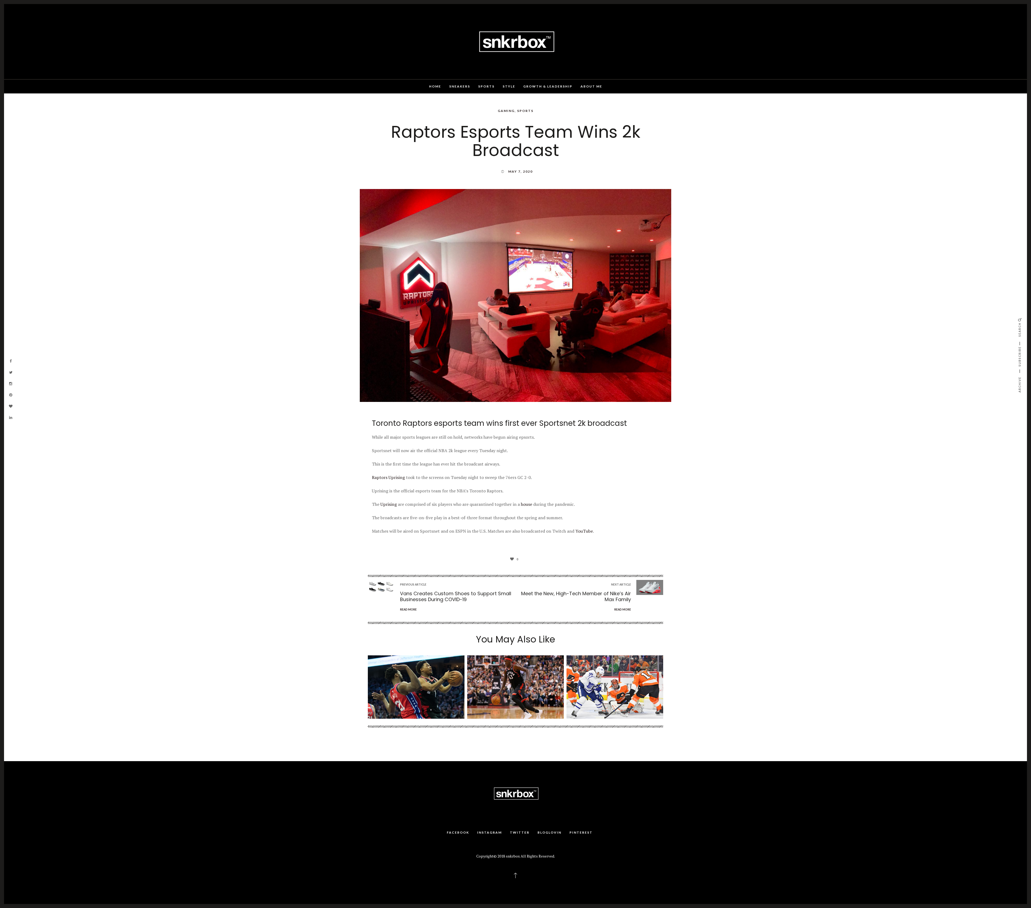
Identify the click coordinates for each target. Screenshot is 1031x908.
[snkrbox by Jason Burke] (515, 41)
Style (509, 86)
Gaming (506, 111)
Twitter (519, 832)
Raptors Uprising (388, 477)
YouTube (584, 531)
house (527, 504)
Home (435, 86)
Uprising (388, 504)
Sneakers (459, 86)
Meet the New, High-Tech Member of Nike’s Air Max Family (576, 596)
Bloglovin (549, 832)
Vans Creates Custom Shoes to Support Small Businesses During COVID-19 (455, 596)
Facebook (458, 832)
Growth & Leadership (547, 86)
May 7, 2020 (520, 171)
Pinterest (581, 832)
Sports (486, 86)
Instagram (489, 832)
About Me (591, 86)
